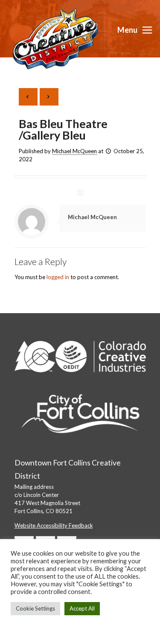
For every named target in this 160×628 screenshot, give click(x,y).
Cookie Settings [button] (35, 608)
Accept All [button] (82, 608)
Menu (127, 29)
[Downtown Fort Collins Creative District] (55, 38)
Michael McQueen (74, 151)
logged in (58, 277)
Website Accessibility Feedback (54, 525)
